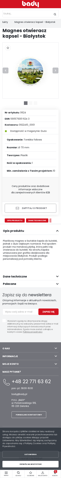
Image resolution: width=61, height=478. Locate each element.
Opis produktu (14, 220)
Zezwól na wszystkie (30, 464)
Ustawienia (30, 454)
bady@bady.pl (19, 394)
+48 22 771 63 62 (31, 381)
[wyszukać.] (55, 14)
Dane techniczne (37, 220)
